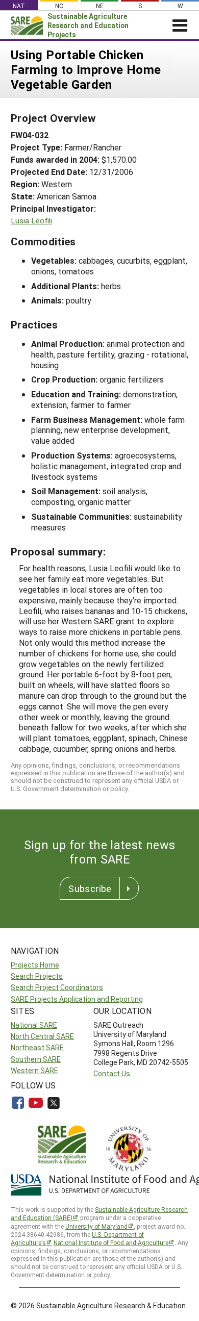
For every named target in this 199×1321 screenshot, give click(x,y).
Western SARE (34, 1070)
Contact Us (111, 1073)
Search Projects (37, 976)
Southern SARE (36, 1059)
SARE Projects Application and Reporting (77, 999)
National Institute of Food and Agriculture (111, 1242)
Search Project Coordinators (57, 987)
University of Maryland (96, 1226)
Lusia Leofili (31, 220)
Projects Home (35, 965)
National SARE (34, 1025)
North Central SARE (42, 1036)
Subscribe (89, 888)
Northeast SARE (37, 1047)
